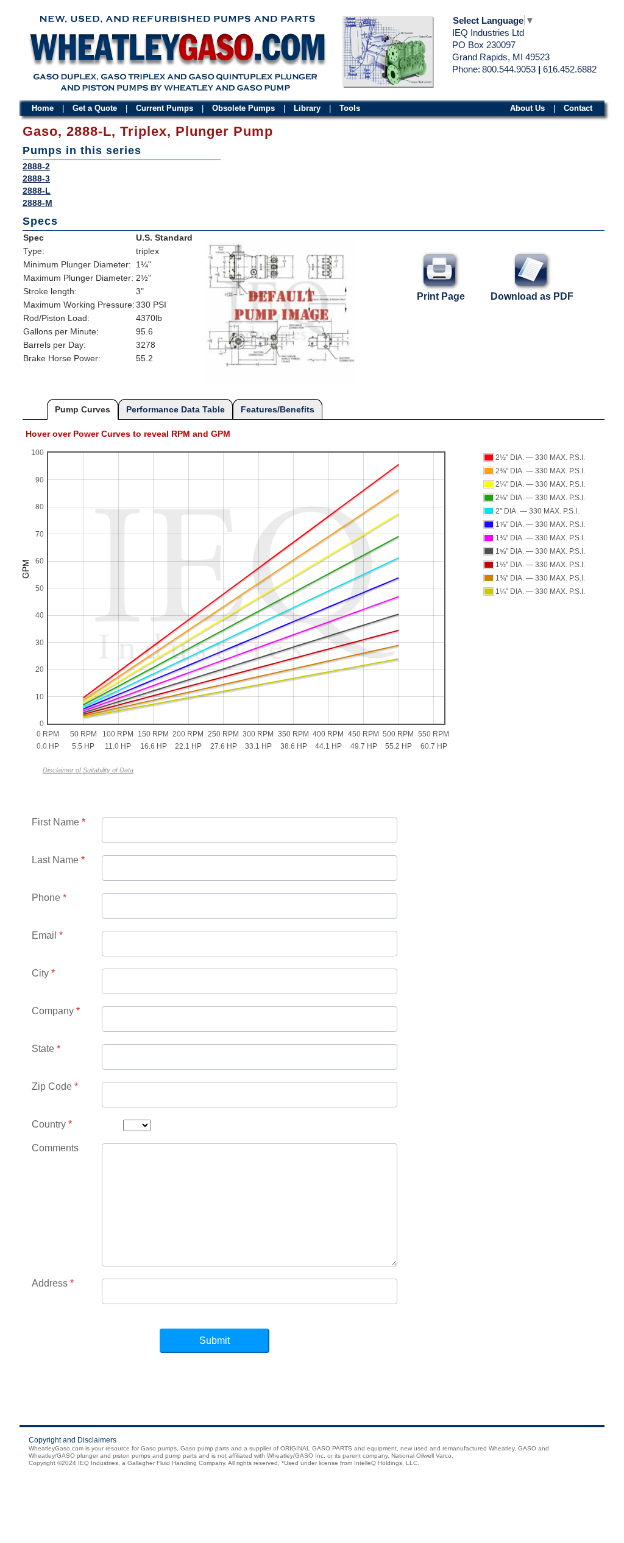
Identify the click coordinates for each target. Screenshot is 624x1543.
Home (43, 108)
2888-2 (36, 166)
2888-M (37, 203)
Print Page (441, 296)
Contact (578, 108)
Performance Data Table (175, 409)
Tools (349, 108)
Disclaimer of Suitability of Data (88, 770)
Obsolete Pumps (243, 108)
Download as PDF (532, 296)
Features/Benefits (277, 409)
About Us (527, 108)
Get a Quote (95, 108)
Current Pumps (164, 108)
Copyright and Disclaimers (72, 1440)
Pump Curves (82, 409)
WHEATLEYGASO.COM (177, 49)
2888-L (37, 191)
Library (307, 108)
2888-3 (36, 178)
